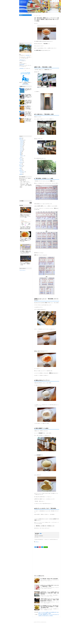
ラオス (21, 151)
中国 (20, 152)
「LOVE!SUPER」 (27, 55)
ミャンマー (21, 149)
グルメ (38, 541)
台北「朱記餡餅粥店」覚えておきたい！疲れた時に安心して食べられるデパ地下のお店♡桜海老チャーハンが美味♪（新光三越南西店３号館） (49, 606)
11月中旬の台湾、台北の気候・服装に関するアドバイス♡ (28, 89)
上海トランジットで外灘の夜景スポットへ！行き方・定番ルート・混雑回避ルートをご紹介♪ (25, 263)
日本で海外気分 (23, 184)
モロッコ (21, 160)
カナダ (21, 169)
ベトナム (21, 147)
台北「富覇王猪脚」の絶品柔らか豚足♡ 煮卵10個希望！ (49, 578)
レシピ (25, 183)
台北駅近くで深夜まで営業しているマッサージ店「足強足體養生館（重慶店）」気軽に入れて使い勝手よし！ (28, 102)
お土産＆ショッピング (26, 181)
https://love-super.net (25, 84)
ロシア (21, 166)
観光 (26, 185)
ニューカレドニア (22, 171)
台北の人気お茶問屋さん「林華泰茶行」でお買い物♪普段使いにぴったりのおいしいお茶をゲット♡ (28, 96)
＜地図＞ (40, 533)
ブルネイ (21, 146)
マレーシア (21, 148)
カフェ (21, 182)
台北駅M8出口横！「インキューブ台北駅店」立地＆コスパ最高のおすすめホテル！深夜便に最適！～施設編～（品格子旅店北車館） (49, 593)
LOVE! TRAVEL (23, 1)
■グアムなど (21, 162)
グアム (21, 163)
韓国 (20, 154)
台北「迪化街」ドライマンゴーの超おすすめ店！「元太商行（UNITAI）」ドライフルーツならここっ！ (28, 120)
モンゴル (21, 150)
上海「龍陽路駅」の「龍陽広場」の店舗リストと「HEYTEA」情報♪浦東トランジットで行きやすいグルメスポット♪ (25, 252)
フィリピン (21, 145)
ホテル (21, 183)
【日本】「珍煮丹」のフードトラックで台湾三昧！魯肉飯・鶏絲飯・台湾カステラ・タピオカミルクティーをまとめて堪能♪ (28, 114)
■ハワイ (21, 164)
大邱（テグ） (22, 155)
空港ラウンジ (22, 185)
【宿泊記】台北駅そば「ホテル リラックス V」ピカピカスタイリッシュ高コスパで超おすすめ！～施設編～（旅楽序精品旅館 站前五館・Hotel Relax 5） (49, 599)
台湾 (36, 541)
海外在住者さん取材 (28, 184)
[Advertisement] (46, 58)
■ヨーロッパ (21, 165)
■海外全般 (21, 174)
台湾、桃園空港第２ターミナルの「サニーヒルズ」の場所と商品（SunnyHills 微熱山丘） (28, 107)
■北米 (20, 168)
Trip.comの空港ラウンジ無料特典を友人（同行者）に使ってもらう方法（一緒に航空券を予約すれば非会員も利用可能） (25, 227)
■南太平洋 (21, 170)
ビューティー (28, 182)
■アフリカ (21, 158)
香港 (20, 157)
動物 (27, 183)
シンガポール (22, 142)
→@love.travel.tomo (21, 64)
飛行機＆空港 (29, 185)
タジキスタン (22, 144)
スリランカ (21, 143)
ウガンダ (21, 159)
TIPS (21, 181)
